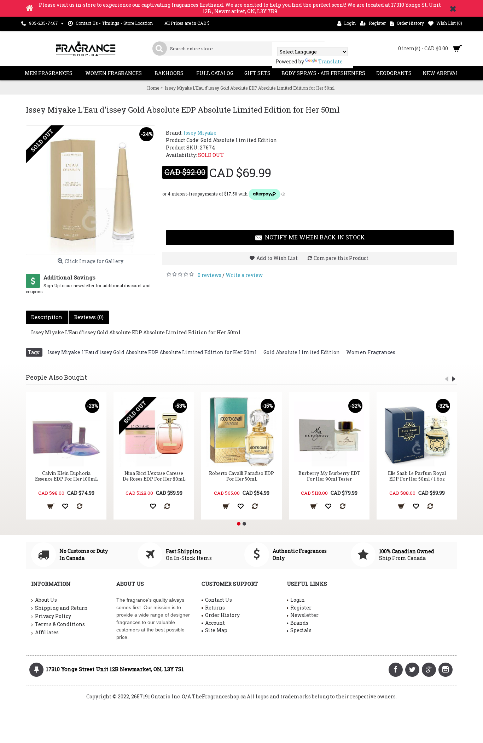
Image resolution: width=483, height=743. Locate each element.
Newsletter (304, 615)
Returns (215, 607)
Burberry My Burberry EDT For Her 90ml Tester (329, 475)
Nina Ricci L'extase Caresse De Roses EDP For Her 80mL (154, 475)
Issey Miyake (200, 132)
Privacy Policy (53, 616)
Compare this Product (341, 258)
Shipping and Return (61, 608)
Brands (299, 622)
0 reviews (209, 275)
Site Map (216, 630)
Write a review (244, 275)
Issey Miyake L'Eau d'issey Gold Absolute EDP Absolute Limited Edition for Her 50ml (152, 352)
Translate (330, 61)
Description (47, 317)
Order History (222, 615)
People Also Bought (56, 377)
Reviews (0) (89, 317)
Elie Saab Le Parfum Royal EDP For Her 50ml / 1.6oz (417, 475)
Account (215, 622)
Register (301, 607)
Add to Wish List (277, 258)
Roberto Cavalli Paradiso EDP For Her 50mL (241, 475)
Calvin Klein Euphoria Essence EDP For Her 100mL (66, 475)
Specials (301, 630)
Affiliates (47, 632)
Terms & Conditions (60, 624)
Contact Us (218, 599)
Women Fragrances (370, 352)
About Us (46, 599)
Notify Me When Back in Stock (315, 237)
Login (297, 599)
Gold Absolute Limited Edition (301, 352)
